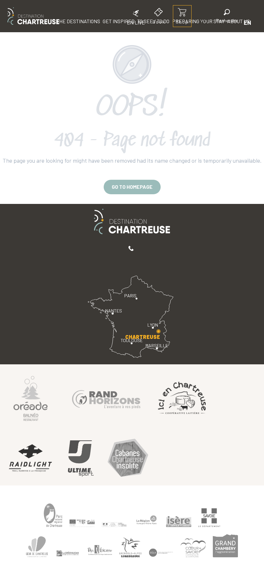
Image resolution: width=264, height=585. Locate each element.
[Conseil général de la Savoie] (209, 517)
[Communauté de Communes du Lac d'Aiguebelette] (161, 552)
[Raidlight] (30, 458)
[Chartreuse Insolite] (128, 458)
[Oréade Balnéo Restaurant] (30, 398)
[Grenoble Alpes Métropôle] (130, 547)
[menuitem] (33, 16)
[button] (226, 16)
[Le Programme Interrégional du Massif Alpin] (82, 523)
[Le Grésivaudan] (68, 553)
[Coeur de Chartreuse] (37, 546)
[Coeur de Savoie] (193, 548)
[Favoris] (205, 22)
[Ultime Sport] (80, 459)
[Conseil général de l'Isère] (179, 522)
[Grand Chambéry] (225, 546)
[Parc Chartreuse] (53, 515)
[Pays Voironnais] (100, 551)
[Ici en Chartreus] (182, 397)
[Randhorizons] (106, 398)
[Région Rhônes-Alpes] (146, 520)
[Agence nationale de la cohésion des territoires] (114, 524)
